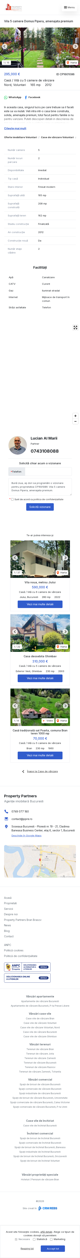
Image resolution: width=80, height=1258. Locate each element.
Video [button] (49, 720)
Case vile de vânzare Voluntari (40, 1023)
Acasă (8, 897)
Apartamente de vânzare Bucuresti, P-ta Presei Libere (40, 1005)
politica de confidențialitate (48, 499)
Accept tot (53, 1248)
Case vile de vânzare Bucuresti (40, 1032)
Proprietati (10, 903)
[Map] (40, 374)
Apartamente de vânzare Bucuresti (40, 1001)
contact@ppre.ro (22, 819)
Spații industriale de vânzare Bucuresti (40, 1093)
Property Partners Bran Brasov (22, 919)
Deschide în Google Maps (26, 835)
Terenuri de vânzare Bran (40, 1049)
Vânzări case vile (40, 1013)
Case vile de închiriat (40, 1120)
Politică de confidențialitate (20, 956)
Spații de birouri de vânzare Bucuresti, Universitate (40, 1097)
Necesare (24, 1239)
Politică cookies (13, 950)
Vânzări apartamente (40, 996)
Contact (9, 936)
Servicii (8, 908)
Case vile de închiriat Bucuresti (40, 1125)
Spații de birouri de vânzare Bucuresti (40, 1084)
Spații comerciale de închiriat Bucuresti (40, 1142)
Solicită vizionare (40, 507)
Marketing (59, 1239)
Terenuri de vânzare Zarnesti (40, 1058)
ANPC (7, 944)
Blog (7, 930)
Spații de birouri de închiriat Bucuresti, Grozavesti (40, 1156)
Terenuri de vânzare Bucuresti (40, 1062)
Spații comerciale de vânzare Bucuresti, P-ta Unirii (40, 1106)
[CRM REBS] (47, 1208)
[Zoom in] (75, 416)
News (7, 925)
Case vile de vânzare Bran (40, 1018)
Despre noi (11, 914)
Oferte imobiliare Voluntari (20, 137)
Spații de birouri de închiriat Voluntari (40, 1160)
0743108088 (45, 451)
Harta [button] (73, 62)
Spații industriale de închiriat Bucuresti (40, 1151)
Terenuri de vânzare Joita (40, 1053)
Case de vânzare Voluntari (57, 137)
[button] (4, 46)
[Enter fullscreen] (75, 327)
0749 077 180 (20, 811)
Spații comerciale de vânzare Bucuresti (40, 1088)
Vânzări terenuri (40, 1044)
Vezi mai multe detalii (40, 604)
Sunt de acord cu (39, 499)
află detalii (46, 1231)
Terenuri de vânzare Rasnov (40, 1067)
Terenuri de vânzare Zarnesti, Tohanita (40, 1071)
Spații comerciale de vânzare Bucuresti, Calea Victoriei (40, 1102)
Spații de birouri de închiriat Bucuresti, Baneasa (40, 1147)
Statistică (42, 1239)
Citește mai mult (15, 128)
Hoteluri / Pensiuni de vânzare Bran (40, 1179)
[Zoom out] (75, 421)
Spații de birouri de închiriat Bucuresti (40, 1138)
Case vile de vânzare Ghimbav (40, 1036)
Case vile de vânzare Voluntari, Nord (40, 1027)
